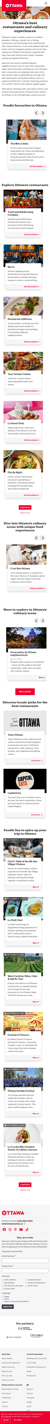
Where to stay (7, 1371)
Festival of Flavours (18, 1035)
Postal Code (7, 1266)
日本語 (29, 1402)
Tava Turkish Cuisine (19, 374)
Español (30, 1393)
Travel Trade (31, 1363)
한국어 (29, 1406)
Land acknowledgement (11, 1363)
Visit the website (36, 166)
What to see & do (8, 1367)
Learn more (35, 761)
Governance (6, 1393)
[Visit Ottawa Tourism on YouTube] (21, 1230)
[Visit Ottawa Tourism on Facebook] (4, 1230)
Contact (5, 1406)
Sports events (33, 1286)
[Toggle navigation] (45, 3)
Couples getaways (34, 1280)
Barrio (11, 267)
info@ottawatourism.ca (12, 1224)
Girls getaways (9, 1283)
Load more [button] (25, 507)
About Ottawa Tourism (10, 1389)
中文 (28, 1411)
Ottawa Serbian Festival (21, 1091)
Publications (6, 1398)
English (6, 1297)
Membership (31, 1376)
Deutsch (30, 1389)
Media (29, 1371)
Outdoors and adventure (36, 1283)
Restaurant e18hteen (20, 319)
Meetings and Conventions (37, 1358)
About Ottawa (7, 1358)
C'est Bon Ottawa (20, 568)
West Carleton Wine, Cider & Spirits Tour (23, 977)
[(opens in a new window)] (27, 132)
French (6, 1299)
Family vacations (10, 1280)
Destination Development (36, 1367)
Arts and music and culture (13, 1286)
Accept (6, 1420)
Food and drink (9, 1289)
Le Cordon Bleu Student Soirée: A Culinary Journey (22, 1148)
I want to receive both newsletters (16, 1301)
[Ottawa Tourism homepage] (14, 5)
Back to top (25, 513)
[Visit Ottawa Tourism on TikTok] (27, 1230)
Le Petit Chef (15, 920)
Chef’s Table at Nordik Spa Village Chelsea (22, 863)
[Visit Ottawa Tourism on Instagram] (10, 1230)
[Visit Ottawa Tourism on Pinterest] (15, 1230)
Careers (5, 1402)
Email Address (8, 1256)
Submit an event (8, 1380)
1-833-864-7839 (25, 1221)
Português (30, 1398)
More (41, 677)
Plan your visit (7, 1376)
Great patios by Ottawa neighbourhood (23, 653)
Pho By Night (15, 472)
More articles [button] (25, 692)
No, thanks (18, 1420)
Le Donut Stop (16, 423)
